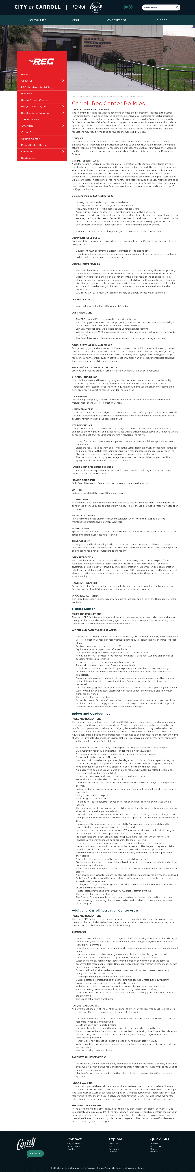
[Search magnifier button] (177, 7)
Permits (154, 1152)
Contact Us (28, 158)
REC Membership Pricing (36, 87)
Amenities (27, 126)
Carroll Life (37, 20)
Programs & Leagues (34, 106)
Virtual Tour (28, 132)
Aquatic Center (30, 138)
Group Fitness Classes (34, 100)
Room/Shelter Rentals (35, 145)
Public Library (73, 1146)
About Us (26, 80)
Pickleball (27, 93)
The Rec (71, 1149)
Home (25, 74)
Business (159, 20)
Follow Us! (35, 1153)
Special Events (30, 119)
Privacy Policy (103, 1168)
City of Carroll (73, 1144)
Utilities (153, 1149)
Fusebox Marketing (135, 1168)
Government (116, 20)
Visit (75, 20)
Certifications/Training (35, 113)
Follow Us (27, 151)
